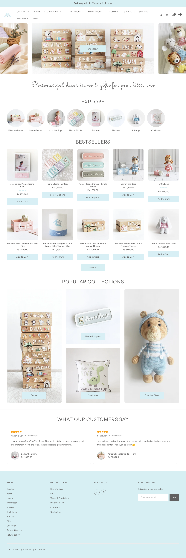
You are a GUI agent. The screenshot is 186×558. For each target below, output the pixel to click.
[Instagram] (103, 492)
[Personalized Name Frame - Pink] (22, 165)
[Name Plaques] (116, 118)
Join (174, 497)
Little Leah (164, 184)
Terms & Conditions (59, 498)
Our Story (55, 507)
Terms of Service (14, 530)
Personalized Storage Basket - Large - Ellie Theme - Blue (57, 244)
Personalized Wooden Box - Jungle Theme (93, 244)
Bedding (11, 489)
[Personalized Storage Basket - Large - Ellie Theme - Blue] (57, 224)
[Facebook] (97, 492)
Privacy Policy (57, 502)
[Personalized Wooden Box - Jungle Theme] (93, 224)
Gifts (9, 521)
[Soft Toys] (136, 118)
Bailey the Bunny (29, 454)
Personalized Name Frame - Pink (22, 185)
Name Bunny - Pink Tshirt (164, 243)
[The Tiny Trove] (7, 15)
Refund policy (13, 535)
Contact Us (55, 512)
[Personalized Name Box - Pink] (101, 455)
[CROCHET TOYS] (56, 118)
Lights (10, 498)
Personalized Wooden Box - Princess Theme (128, 244)
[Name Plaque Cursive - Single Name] (93, 165)
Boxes (9, 493)
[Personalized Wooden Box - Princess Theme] (128, 224)
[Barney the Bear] (128, 165)
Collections (12, 525)
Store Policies (56, 489)
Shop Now (93, 48)
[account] (167, 15)
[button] (22, 190)
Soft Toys (11, 516)
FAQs (52, 493)
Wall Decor (12, 502)
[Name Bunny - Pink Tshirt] (163, 224)
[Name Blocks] (76, 118)
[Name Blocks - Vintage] (57, 165)
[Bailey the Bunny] (15, 455)
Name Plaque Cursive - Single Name (93, 185)
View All (93, 267)
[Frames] (96, 118)
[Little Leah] (163, 165)
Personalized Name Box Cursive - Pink (22, 244)
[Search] (161, 15)
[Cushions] (156, 118)
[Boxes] (16, 118)
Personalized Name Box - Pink (121, 454)
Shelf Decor (12, 512)
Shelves (10, 507)
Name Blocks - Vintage (57, 184)
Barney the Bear (128, 184)
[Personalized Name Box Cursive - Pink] (22, 224)
